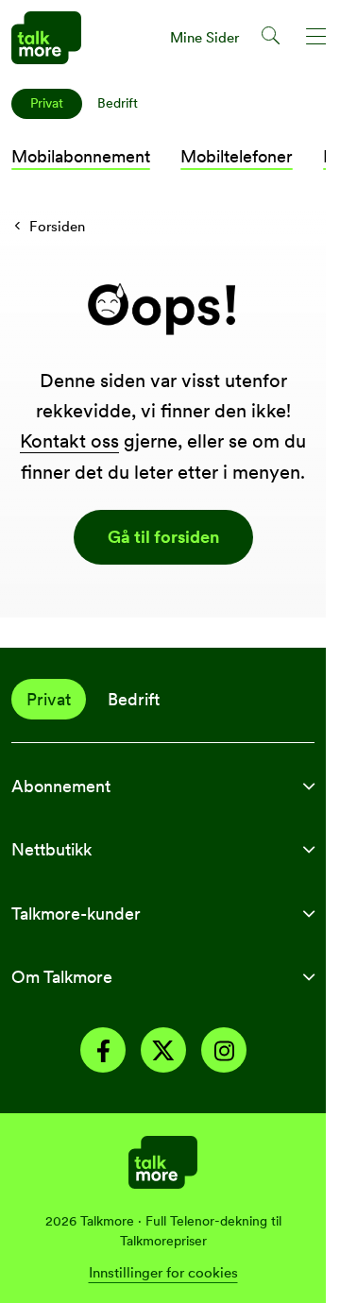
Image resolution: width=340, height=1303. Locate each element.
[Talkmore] (162, 1160)
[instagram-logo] (223, 1053)
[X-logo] (163, 1053)
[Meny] (317, 38)
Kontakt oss (69, 441)
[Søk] (271, 38)
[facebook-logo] (103, 1053)
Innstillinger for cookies (163, 1272)
